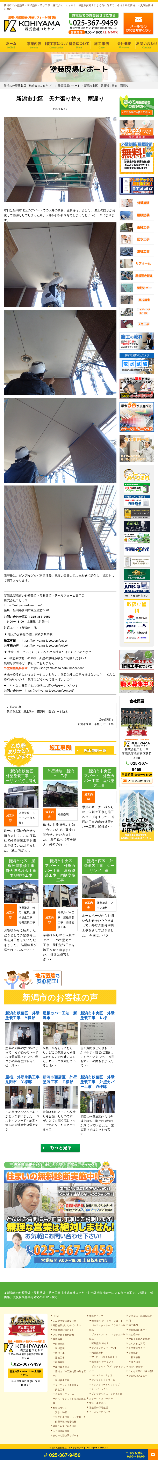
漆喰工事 (60, 1357)
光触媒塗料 (97, 1352)
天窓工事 (60, 1389)
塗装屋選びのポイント (65, 1329)
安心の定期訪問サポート (66, 1435)
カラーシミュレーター (101, 1398)
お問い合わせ (146, 45)
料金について (79, 45)
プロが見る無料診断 (63, 1334)
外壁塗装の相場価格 (66, 1421)
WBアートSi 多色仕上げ (104, 1357)
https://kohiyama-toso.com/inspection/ (57, 668)
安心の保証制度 (61, 1430)
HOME (11, 45)
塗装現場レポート (138, 1329)
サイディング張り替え (67, 1384)
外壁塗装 (60, 1343)
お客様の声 (135, 1334)
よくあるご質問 (137, 1343)
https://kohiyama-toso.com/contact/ (49, 690)
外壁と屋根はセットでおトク (70, 1416)
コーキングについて (100, 1412)
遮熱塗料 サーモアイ (103, 1361)
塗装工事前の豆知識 (139, 1338)
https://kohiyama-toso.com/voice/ (45, 645)
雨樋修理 (60, 1362)
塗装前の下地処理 (98, 1407)
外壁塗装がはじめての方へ (67, 1325)
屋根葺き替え (62, 1366)
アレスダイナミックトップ (106, 1384)
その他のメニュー (138, 1375)
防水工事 (60, 1352)
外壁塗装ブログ (137, 1348)
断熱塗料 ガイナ (100, 1343)
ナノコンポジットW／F (104, 1347)
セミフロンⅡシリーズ (103, 1379)
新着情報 (135, 1357)
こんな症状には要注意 (65, 1320)
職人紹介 (135, 1361)
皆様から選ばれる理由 (65, 1426)
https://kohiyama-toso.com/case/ (44, 640)
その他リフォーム (64, 1394)
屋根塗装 (60, 1348)
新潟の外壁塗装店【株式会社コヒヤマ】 (69, 1447)
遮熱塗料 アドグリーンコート (107, 1320)
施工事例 (101, 45)
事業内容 (34, 45)
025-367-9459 (41, 616)
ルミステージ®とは (102, 1375)
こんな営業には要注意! (141, 1371)
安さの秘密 (61, 1412)
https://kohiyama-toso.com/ (23, 605)
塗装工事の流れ (56, 45)
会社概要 (124, 45)
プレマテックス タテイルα (107, 1393)
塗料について (96, 1316)
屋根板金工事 (62, 1380)
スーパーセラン (100, 1389)
